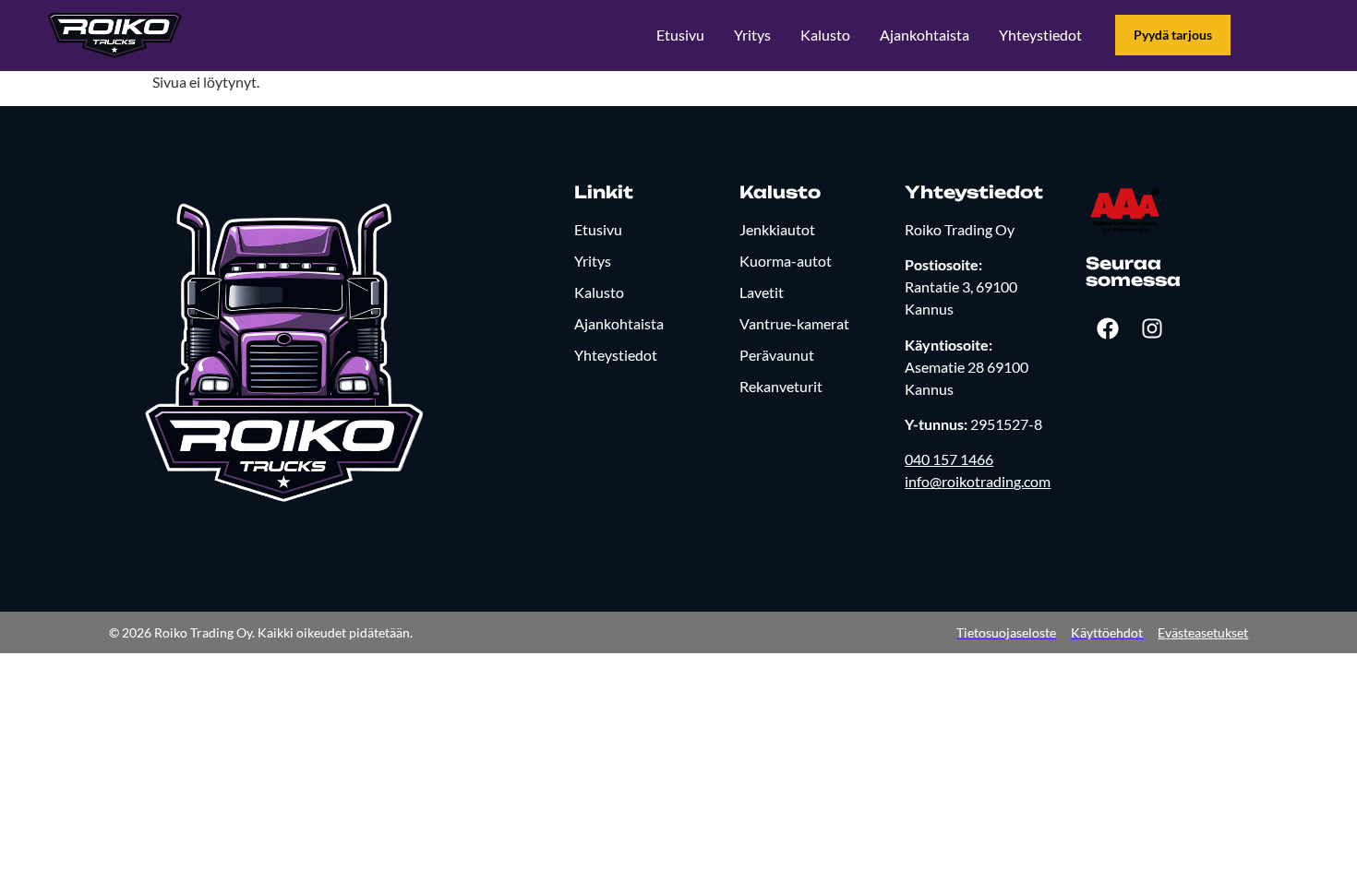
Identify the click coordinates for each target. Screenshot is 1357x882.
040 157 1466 (949, 459)
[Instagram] (1152, 328)
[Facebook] (1108, 328)
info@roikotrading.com (978, 481)
